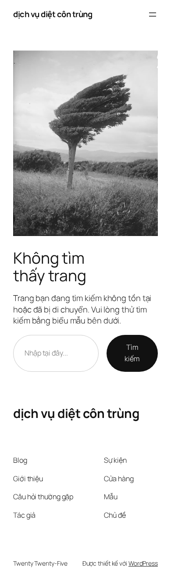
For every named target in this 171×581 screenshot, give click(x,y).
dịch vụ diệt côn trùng (52, 14)
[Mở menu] (152, 14)
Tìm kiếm (132, 352)
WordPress (143, 563)
